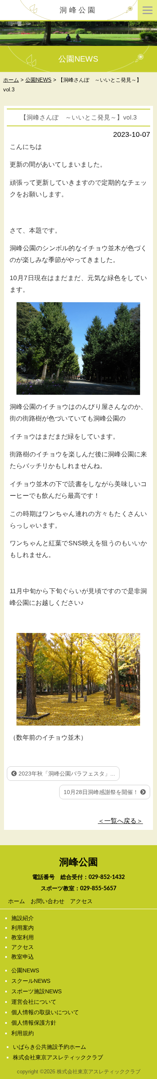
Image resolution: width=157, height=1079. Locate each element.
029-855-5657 (98, 888)
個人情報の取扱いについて (45, 1012)
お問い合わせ (47, 901)
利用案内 (22, 927)
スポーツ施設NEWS (36, 991)
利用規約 (22, 1033)
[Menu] (147, 10)
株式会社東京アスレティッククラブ (58, 1057)
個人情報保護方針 (33, 1022)
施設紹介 (22, 918)
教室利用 (22, 937)
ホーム (16, 901)
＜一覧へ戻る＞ (120, 820)
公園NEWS (25, 970)
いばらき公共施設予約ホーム (49, 1047)
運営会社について (33, 1002)
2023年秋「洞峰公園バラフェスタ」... (66, 773)
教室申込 (22, 956)
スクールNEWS (30, 981)
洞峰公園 (78, 10)
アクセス (81, 901)
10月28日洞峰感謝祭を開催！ (102, 792)
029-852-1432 (107, 877)
